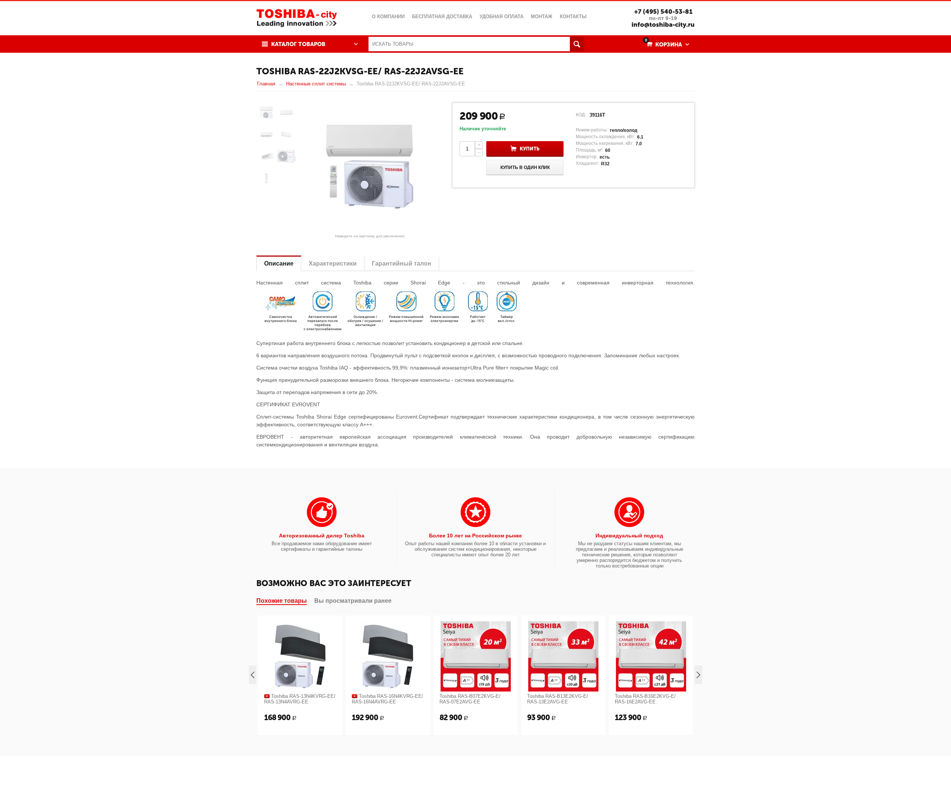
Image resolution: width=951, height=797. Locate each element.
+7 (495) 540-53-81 (663, 11)
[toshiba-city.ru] (296, 17)
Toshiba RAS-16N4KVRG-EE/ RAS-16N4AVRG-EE (387, 699)
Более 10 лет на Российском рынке (475, 536)
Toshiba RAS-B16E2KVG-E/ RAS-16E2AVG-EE (645, 699)
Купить (529, 149)
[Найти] (577, 44)
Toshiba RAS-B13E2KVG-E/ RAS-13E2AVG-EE (557, 699)
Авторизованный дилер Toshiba (321, 536)
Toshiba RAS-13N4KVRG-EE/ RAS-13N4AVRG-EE (299, 699)
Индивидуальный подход (629, 536)
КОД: (581, 114)
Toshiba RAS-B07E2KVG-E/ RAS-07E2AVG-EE (469, 699)
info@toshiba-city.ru (663, 24)
